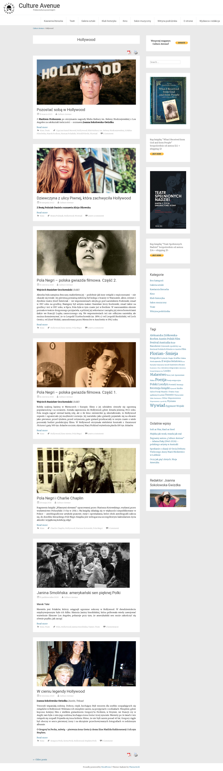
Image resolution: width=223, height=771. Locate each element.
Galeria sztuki (88, 21)
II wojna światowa (172, 361)
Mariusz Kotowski (84, 528)
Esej (180, 346)
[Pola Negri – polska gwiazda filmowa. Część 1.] (86, 386)
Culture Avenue (64, 114)
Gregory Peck (56, 741)
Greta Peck (68, 741)
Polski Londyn (159, 384)
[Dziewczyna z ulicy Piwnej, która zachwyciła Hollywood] (86, 192)
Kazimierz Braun (177, 365)
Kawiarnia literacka (53, 21)
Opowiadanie (179, 375)
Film (58, 627)
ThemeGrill (134, 767)
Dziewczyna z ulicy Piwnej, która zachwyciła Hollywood (84, 198)
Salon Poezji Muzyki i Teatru (162, 392)
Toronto (169, 395)
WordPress (106, 767)
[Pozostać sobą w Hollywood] (86, 104)
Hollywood (82, 130)
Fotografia (155, 358)
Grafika (176, 358)
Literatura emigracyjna (170, 368)
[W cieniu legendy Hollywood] (86, 685)
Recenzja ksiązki (160, 388)
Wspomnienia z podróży (158, 401)
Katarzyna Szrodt (163, 365)
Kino (125, 21)
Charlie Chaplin (57, 528)
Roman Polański (68, 133)
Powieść (172, 384)
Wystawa (171, 401)
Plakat (152, 380)
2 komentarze (112, 627)
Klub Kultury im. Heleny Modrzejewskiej (106, 130)
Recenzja (180, 385)
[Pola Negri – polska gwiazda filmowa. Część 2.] (86, 274)
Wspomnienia (174, 398)
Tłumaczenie (178, 395)
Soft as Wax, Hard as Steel (162, 429)
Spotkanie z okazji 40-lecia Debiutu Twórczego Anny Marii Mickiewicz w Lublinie (167, 451)
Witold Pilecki (83, 133)
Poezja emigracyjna (174, 380)
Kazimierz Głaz (155, 368)
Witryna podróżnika (167, 21)
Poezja (160, 379)
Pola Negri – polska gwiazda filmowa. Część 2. (77, 280)
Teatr (72, 21)
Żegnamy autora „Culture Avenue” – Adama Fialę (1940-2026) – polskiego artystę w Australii (167, 441)
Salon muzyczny (142, 21)
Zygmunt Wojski (174, 405)
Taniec (91, 627)
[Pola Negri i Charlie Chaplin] (86, 492)
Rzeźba (180, 388)
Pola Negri (77, 328)
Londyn (167, 371)
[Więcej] (168, 498)
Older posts (40, 759)
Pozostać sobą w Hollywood (61, 109)
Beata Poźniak (56, 216)
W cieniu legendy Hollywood (61, 691)
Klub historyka (109, 21)
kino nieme (66, 328)
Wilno (164, 398)
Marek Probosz (53, 133)
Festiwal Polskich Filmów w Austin (165, 349)
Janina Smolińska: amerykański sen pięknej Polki (79, 592)
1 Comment (108, 133)
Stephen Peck (91, 741)
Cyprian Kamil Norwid (66, 130)
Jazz (183, 361)
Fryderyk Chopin (166, 358)
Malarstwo (158, 375)
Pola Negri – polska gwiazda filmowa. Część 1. (77, 392)
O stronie (188, 21)
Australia (164, 342)
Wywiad (93, 133)
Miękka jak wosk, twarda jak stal (166, 433)
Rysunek (173, 388)
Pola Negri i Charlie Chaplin (60, 498)
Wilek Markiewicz (156, 398)
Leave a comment (96, 216)
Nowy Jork (170, 375)
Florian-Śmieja (164, 353)
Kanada (153, 365)
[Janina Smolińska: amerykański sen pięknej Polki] (83, 587)
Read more (42, 127)
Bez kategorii (156, 280)
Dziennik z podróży (169, 346)
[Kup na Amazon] (168, 123)
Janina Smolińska (80, 627)
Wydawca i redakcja (210, 21)
